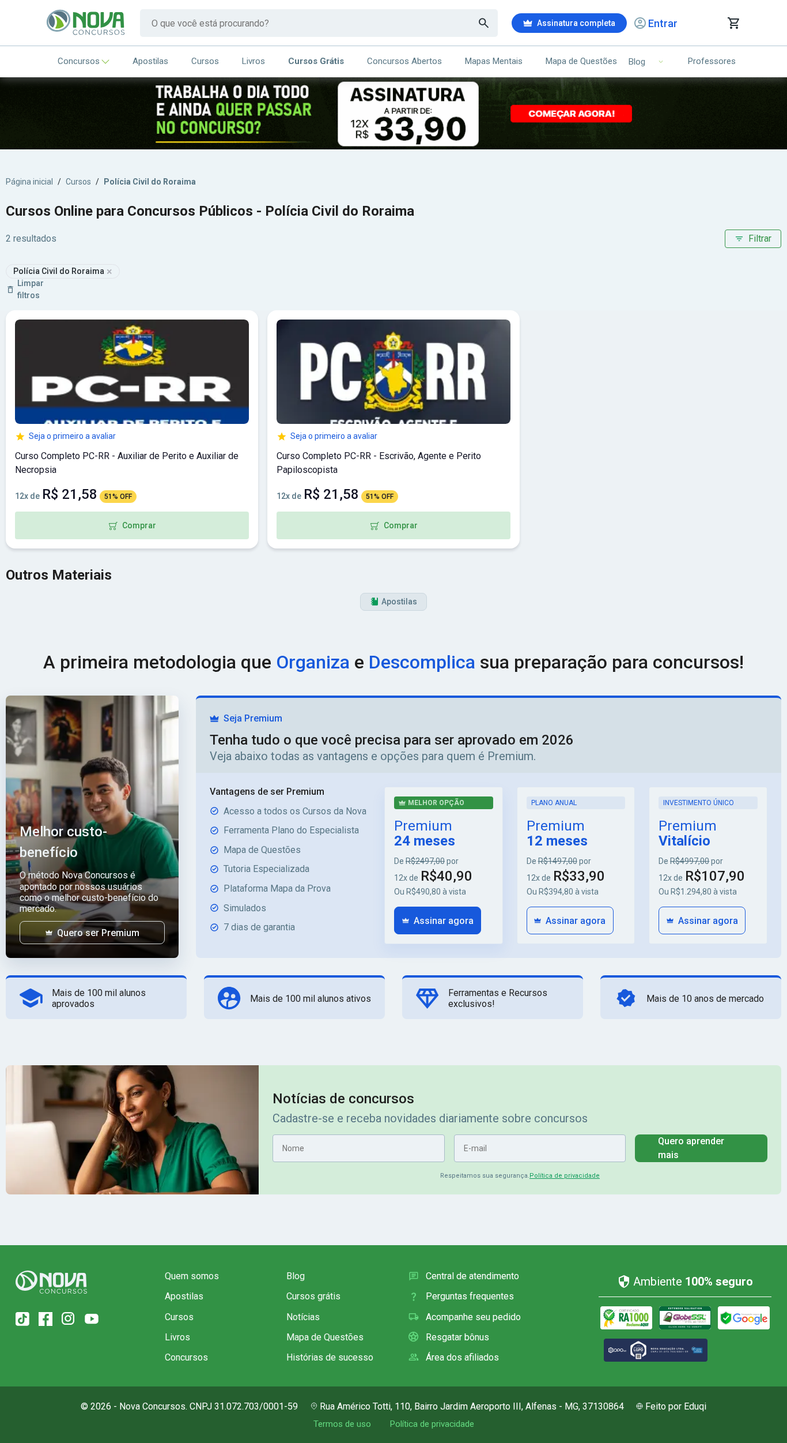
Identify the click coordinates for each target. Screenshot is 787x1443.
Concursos (79, 61)
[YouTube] (92, 1319)
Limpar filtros (30, 289)
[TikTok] (22, 1319)
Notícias (303, 1317)
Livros (253, 61)
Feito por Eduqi (675, 1406)
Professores (712, 61)
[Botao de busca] (484, 23)
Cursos (205, 61)
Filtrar (759, 238)
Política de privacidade (564, 1175)
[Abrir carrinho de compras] (733, 23)
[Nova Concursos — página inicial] (86, 23)
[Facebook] (45, 1319)
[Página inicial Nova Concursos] (51, 1282)
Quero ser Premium (98, 932)
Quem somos (192, 1276)
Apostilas (150, 61)
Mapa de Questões (581, 61)
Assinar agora (444, 920)
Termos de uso (342, 1424)
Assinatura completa (576, 23)
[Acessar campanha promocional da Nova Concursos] (393, 113)
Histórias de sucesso (329, 1357)
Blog (295, 1276)
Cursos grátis (313, 1296)
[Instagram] (68, 1319)
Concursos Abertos (404, 61)
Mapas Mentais (494, 61)
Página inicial (29, 181)
